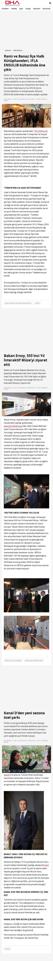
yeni (40, 726)
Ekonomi (36, 8)
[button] (9, 771)
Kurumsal (46, 8)
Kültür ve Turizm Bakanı (15, 370)
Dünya (28, 8)
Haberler (8, 50)
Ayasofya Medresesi (13, 373)
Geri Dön (7, 14)
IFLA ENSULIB (41, 131)
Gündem (5, 8)
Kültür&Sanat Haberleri (18, 50)
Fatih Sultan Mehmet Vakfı (34, 660)
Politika (14, 8)
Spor (21, 8)
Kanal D (13, 726)
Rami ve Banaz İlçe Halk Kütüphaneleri (18, 303)
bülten (37, 303)
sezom (7, 949)
